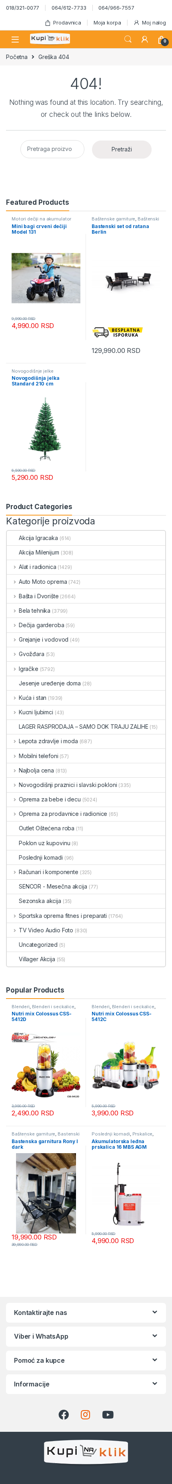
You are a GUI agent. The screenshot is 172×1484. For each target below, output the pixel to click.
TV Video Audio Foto (46, 930)
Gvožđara (31, 653)
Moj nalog (154, 22)
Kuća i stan (32, 697)
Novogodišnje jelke (32, 371)
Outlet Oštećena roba (46, 828)
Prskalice (142, 1134)
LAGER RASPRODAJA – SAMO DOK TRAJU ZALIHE (83, 726)
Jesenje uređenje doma (50, 683)
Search (128, 39)
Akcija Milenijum (39, 552)
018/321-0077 (22, 7)
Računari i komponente (48, 871)
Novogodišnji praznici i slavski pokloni (68, 784)
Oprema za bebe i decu (50, 799)
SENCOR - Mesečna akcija (53, 886)
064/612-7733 (69, 7)
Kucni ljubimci (36, 712)
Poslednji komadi (41, 857)
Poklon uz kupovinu (44, 843)
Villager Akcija (37, 959)
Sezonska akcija (40, 900)
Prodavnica (67, 22)
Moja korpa (107, 22)
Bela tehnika (34, 610)
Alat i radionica (37, 566)
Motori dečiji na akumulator (41, 219)
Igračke (28, 668)
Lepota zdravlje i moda (48, 741)
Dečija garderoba (41, 625)
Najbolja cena (36, 770)
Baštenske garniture (113, 219)
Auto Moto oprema (43, 581)
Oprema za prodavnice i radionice (63, 813)
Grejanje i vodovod (43, 639)
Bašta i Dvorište (39, 596)
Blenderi (21, 1006)
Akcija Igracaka (38, 537)
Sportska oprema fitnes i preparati (63, 915)
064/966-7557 (116, 7)
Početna (17, 56)
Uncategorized (38, 944)
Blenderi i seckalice (53, 1006)
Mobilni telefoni (38, 755)
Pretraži (122, 149)
